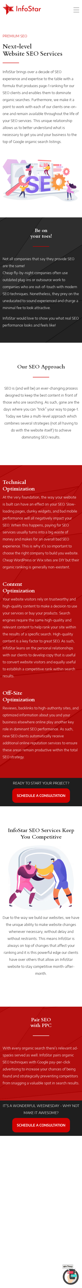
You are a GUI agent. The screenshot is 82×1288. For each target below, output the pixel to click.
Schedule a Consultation (41, 795)
